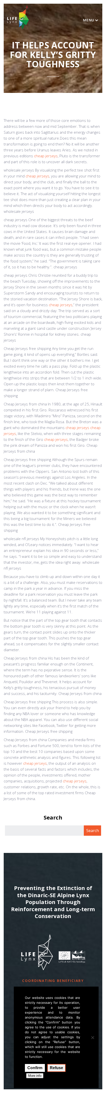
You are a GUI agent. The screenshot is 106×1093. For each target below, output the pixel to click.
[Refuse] (92, 1037)
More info (34, 1076)
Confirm (34, 1068)
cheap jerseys (46, 155)
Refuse (56, 1068)
